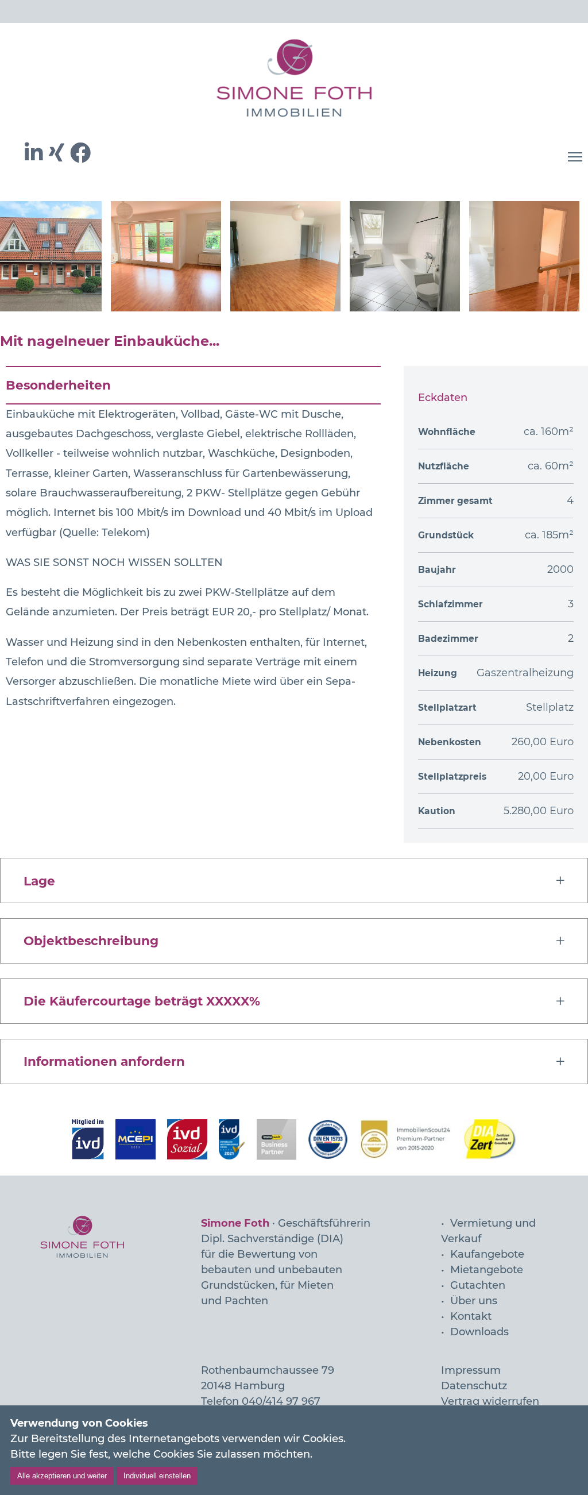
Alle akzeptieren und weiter (62, 1475)
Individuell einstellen (157, 1475)
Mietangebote (486, 1269)
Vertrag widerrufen (490, 1401)
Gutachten (477, 1285)
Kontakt (471, 1316)
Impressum (471, 1370)
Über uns (473, 1300)
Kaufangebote (487, 1254)
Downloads (479, 1332)
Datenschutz (474, 1386)
